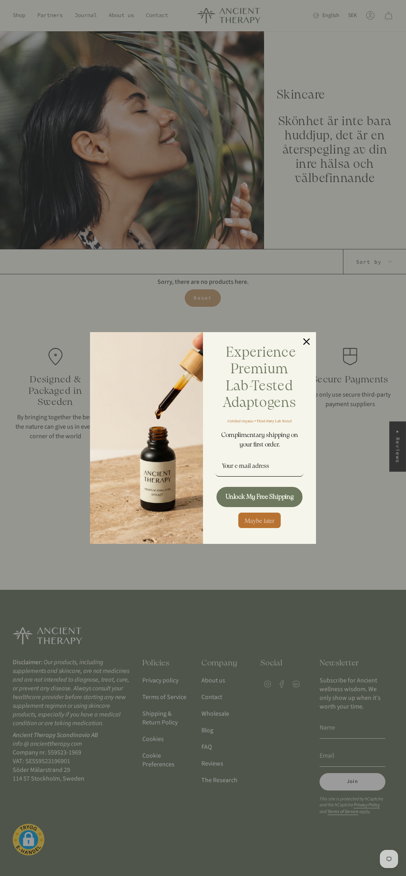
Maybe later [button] (259, 520)
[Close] (306, 341)
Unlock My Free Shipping (260, 497)
